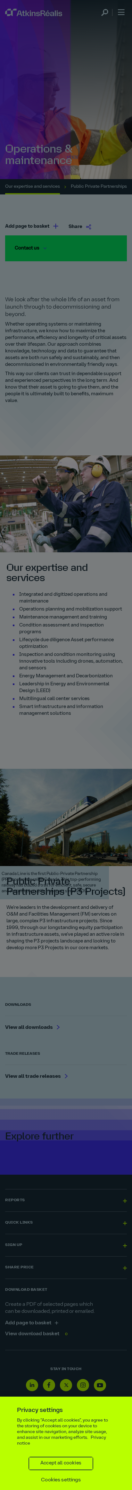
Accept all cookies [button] (60, 1463)
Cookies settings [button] (61, 1480)
